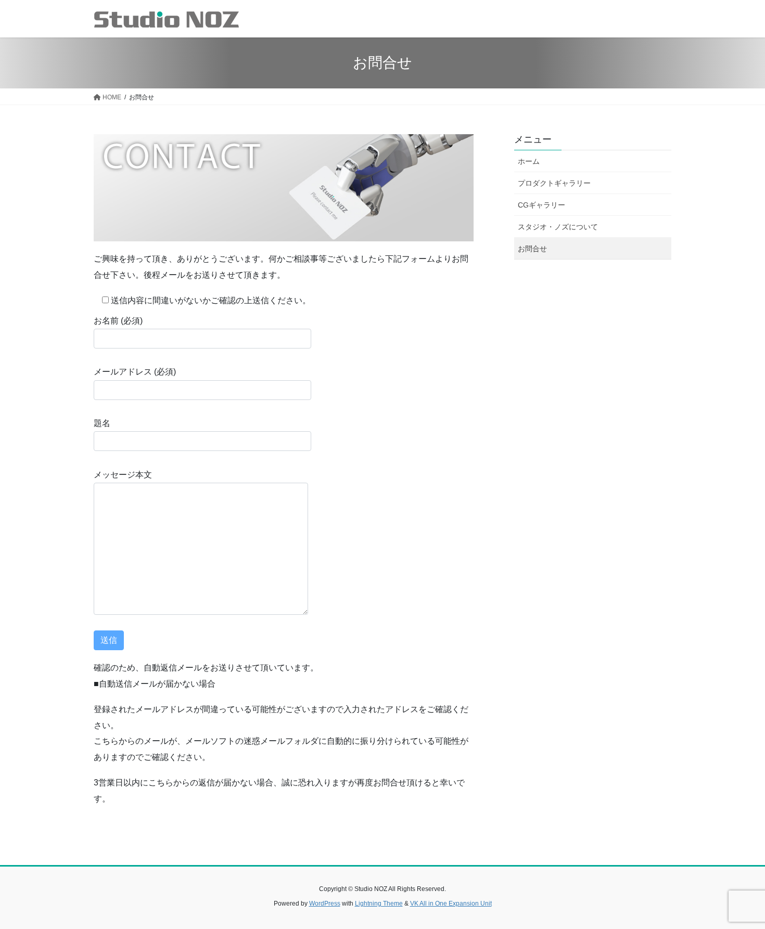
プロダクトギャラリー (554, 183)
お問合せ (532, 248)
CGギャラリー (541, 205)
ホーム (529, 161)
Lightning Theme (379, 903)
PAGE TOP (737, 892)
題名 (102, 423)
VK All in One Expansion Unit (451, 903)
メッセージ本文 (123, 474)
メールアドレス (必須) (135, 371)
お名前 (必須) (118, 320)
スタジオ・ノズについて (558, 227)
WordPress (324, 903)
